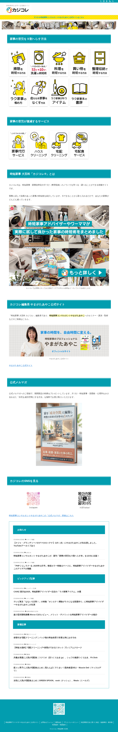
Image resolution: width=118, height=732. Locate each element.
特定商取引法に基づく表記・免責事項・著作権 (96, 722)
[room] (106, 1)
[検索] (112, 1)
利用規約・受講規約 (59, 725)
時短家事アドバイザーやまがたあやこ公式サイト (22, 722)
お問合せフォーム (47, 722)
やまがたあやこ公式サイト (20, 365)
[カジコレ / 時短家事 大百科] (18, 8)
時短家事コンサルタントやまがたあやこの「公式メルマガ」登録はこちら (41, 515)
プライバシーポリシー (71, 722)
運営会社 (58, 722)
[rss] (109, 1)
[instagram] (103, 1)
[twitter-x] (100, 1)
